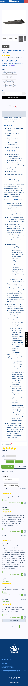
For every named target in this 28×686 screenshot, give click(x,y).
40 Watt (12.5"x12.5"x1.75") (9, 77)
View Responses (14, 620)
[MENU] (1, 1)
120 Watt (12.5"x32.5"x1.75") (9, 85)
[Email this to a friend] (19, 106)
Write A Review (11, 57)
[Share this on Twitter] (8, 106)
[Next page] (19, 626)
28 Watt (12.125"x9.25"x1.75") (9, 72)
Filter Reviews (5, 476)
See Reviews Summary (11, 485)
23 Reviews (5, 57)
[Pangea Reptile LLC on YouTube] (19, 678)
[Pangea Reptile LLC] (14, 1)
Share (5, 500)
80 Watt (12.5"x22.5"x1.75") (9, 81)
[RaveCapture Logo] (7, 444)
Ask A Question (19, 57)
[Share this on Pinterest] (15, 106)
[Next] (25, 22)
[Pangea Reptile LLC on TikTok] (16, 678)
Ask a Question (9, 461)
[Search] (22, 1)
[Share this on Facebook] (11, 106)
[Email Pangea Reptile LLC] (9, 678)
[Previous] (3, 22)
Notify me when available (14, 97)
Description (6, 114)
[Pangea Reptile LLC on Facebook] (11, 678)
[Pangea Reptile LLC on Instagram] (14, 678)
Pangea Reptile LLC (15, 682)
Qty (3, 90)
